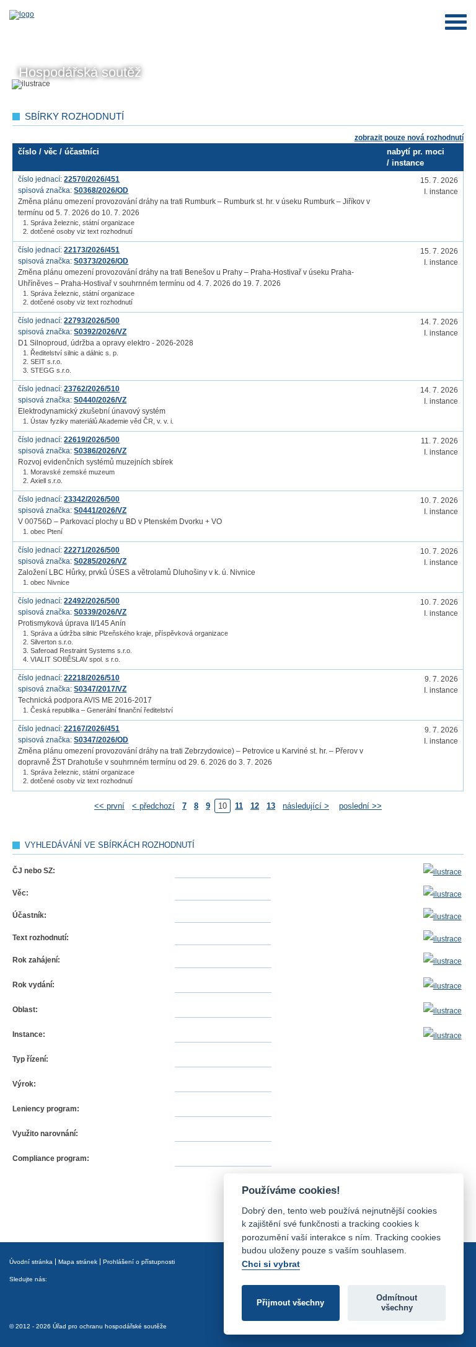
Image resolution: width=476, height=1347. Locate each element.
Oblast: (25, 1009)
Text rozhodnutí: (40, 937)
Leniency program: (45, 1109)
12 (254, 806)
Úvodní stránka (31, 1261)
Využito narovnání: (45, 1133)
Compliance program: (50, 1158)
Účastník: (29, 915)
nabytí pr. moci (415, 151)
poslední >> (360, 806)
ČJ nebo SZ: (33, 870)
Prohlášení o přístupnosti (139, 1261)
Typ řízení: (30, 1059)
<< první (109, 806)
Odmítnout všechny (396, 1302)
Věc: (20, 893)
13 (271, 806)
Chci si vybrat (271, 1264)
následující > (306, 806)
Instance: (28, 1034)
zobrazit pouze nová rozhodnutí (409, 137)
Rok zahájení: (36, 960)
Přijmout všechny (290, 1302)
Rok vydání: (33, 984)
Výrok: (24, 1084)
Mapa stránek (77, 1261)
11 (239, 806)
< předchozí (153, 806)
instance (408, 162)
